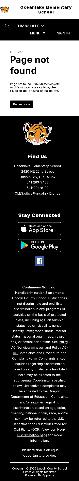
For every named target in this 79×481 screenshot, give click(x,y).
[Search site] (7, 26)
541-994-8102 (37, 188)
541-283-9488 (38, 182)
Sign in (63, 33)
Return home (21, 104)
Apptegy (48, 475)
